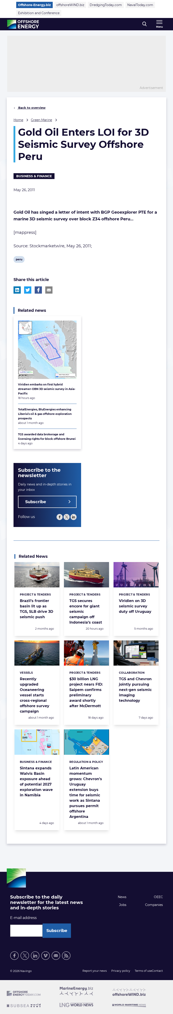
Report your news (94, 970)
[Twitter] (67, 517)
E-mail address (23, 918)
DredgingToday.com (106, 5)
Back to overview (31, 107)
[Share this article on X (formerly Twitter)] (27, 290)
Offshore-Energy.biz (34, 5)
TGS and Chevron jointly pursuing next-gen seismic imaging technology (135, 690)
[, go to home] (23, 24)
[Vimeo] (45, 955)
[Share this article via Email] (48, 290)
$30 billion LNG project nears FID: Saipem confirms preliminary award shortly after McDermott (86, 692)
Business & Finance (34, 176)
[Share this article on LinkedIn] (17, 290)
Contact (157, 970)
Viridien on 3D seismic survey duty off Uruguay (135, 606)
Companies (154, 905)
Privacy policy (120, 970)
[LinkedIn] (74, 517)
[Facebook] (60, 517)
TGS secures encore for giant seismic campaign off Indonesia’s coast (85, 611)
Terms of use (143, 970)
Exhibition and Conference (38, 13)
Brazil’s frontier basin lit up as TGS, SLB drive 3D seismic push (36, 609)
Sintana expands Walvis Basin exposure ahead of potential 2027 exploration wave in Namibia (36, 781)
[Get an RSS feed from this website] (66, 955)
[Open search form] (144, 24)
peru (19, 260)
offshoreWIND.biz (70, 5)
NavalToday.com (140, 5)
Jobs (122, 905)
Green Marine (41, 120)
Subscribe (35, 501)
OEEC (158, 897)
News (122, 897)
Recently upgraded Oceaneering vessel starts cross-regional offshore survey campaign (34, 695)
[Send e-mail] (56, 955)
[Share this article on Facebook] (38, 290)
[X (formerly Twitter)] (24, 955)
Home (18, 120)
